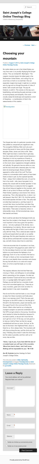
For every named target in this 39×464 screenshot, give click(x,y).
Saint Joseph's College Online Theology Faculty (18, 363)
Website (9, 436)
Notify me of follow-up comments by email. (20, 442)
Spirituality (24, 360)
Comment (10, 388)
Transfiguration (24, 362)
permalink (8, 366)
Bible (19, 360)
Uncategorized (7, 362)
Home (5, 38)
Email (10, 425)
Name (10, 415)
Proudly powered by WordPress (19, 460)
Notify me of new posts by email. (17, 446)
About (12, 38)
